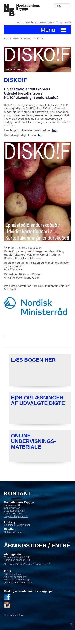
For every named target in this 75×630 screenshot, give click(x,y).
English (67, 22)
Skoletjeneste (13, 38)
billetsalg (17, 532)
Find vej (19, 22)
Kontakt (50, 22)
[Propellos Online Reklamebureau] (72, 620)
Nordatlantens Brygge (35, 22)
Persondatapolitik (13, 615)
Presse (59, 22)
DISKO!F (28, 38)
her (54, 130)
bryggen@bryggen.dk (16, 516)
